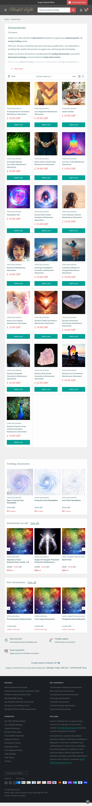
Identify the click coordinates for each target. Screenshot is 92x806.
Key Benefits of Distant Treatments (19, 702)
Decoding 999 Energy (13, 698)
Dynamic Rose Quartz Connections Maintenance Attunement (44, 376)
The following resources (67, 728)
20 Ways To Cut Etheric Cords (16, 705)
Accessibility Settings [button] (13, 725)
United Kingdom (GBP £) (14, 773)
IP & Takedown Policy (13, 750)
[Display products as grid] (79, 76)
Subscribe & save (78, 2)
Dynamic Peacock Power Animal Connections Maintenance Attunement (17, 429)
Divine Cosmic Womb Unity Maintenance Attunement (45, 163)
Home (6, 19)
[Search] (73, 10)
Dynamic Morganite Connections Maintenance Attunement (17, 376)
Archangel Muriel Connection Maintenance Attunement (18, 112)
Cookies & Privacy (11, 739)
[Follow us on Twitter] (10, 782)
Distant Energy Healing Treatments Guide (21, 691)
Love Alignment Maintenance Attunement (45, 112)
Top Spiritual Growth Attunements (64, 694)
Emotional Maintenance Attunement (16, 269)
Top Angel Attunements (60, 698)
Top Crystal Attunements (60, 709)
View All (34, 523)
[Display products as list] (83, 76)
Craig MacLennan (14, 108)
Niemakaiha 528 (13, 215)
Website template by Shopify (14, 796)
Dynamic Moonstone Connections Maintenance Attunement (72, 323)
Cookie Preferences (12, 728)
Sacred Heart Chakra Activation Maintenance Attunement (43, 217)
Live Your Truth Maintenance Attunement (73, 163)
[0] (85, 10)
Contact (7, 761)
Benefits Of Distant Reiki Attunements (20, 709)
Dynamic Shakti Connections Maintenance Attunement (45, 322)
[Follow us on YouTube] (14, 782)
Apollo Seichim (68, 111)
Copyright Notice (11, 746)
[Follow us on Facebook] (6, 782)
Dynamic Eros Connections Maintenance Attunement (72, 374)
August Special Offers (46, 2)
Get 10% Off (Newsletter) (15, 721)
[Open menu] (5, 10)
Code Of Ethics (10, 754)
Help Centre (9, 757)
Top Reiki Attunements (59, 702)
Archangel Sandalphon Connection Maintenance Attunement (44, 270)
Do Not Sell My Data (13, 732)
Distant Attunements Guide (15, 687)
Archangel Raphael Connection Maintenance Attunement (16, 164)
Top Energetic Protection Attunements (66, 687)
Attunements (16, 19)
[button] (8, 490)
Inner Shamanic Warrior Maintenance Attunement (72, 216)
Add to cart (18, 125)
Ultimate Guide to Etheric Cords (17, 694)
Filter (13, 76)
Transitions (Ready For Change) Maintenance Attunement (71, 270)
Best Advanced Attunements (62, 691)
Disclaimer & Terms (12, 743)
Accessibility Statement (14, 736)
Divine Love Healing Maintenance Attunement (17, 322)
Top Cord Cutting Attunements (62, 705)
